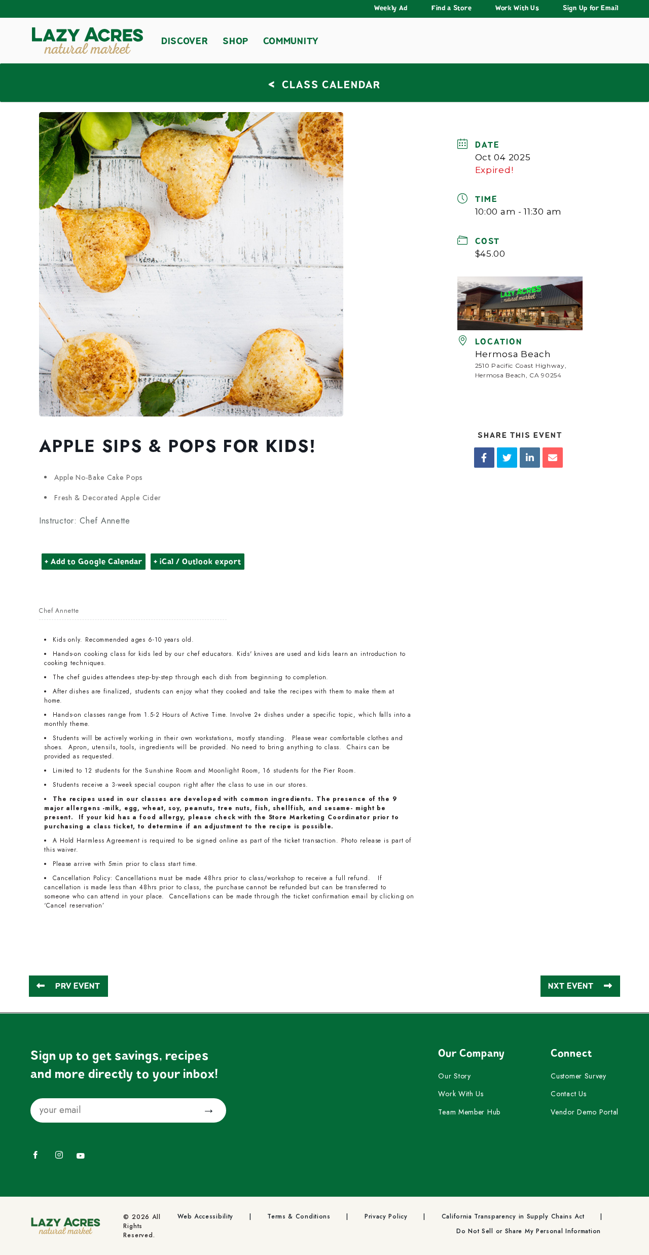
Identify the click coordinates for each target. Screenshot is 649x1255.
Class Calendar (324, 83)
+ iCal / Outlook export (197, 561)
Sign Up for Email (591, 8)
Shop (235, 41)
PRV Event (77, 986)
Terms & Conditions (299, 1216)
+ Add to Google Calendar (93, 561)
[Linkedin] (530, 457)
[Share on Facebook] (484, 457)
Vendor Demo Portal (585, 1112)
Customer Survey (578, 1076)
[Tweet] (507, 457)
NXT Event (571, 986)
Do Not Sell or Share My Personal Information (528, 1231)
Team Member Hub (469, 1112)
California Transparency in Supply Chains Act (513, 1216)
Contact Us (568, 1094)
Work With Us (517, 8)
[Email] (553, 457)
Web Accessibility (205, 1216)
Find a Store (451, 8)
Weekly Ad (391, 8)
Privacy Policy (386, 1216)
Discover (184, 41)
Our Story (454, 1076)
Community (290, 41)
